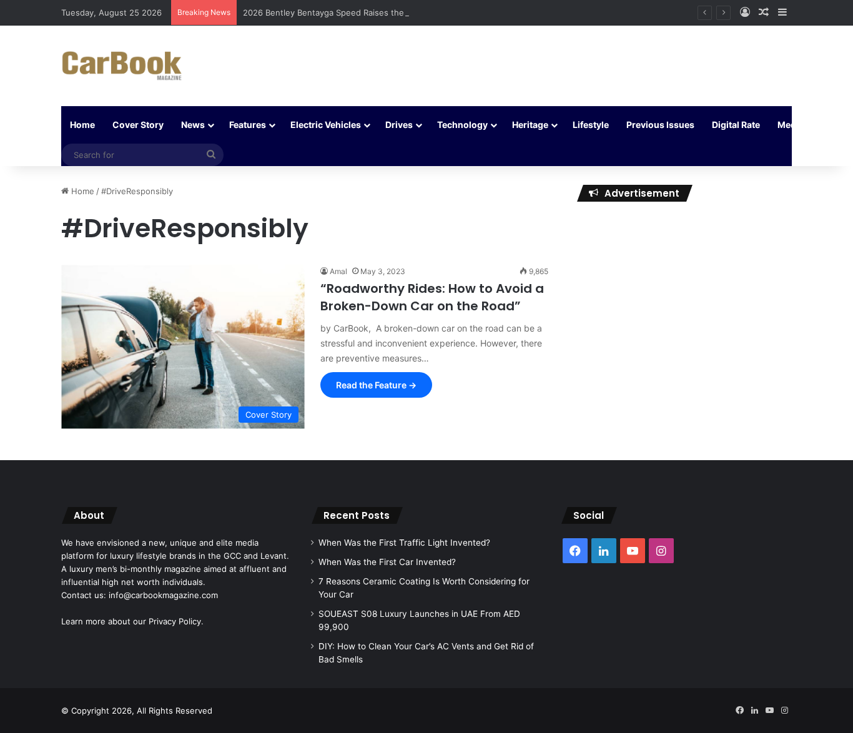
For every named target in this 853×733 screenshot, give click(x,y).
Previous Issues (660, 124)
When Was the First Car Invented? (387, 562)
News (193, 124)
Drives (399, 124)
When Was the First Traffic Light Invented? (404, 543)
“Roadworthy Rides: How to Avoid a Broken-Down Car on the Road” (432, 297)
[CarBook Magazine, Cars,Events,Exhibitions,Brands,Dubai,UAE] (122, 66)
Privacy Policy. (176, 621)
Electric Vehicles (325, 124)
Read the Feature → (376, 385)
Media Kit (797, 124)
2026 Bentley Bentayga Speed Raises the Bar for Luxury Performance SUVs (390, 12)
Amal (338, 271)
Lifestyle (591, 124)
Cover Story (138, 124)
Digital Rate (736, 124)
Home (82, 124)
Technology (462, 124)
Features (247, 124)
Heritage (530, 124)
